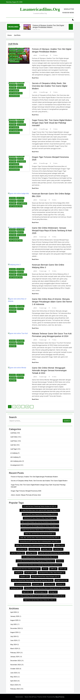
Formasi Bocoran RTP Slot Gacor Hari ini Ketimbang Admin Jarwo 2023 (40, 541)
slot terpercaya (16, 588)
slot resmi (60, 584)
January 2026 (14, 616)
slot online (49, 584)
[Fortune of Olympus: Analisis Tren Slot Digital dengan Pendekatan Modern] (27, 28)
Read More (35, 78)
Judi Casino (21, 549)
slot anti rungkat (30, 572)
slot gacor (24, 576)
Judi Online (20, 48)
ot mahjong (21, 53)
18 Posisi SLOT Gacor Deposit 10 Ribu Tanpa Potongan (40, 518)
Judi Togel (13, 53)
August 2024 (14, 632)
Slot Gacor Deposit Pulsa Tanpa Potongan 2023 (45, 576)
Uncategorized (14, 62)
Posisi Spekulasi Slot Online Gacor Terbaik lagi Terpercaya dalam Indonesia (40, 565)
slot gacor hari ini (61, 580)
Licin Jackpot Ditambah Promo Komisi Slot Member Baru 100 (40, 557)
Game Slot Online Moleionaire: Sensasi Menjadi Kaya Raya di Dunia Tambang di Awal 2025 (52, 230)
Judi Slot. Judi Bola (17, 553)
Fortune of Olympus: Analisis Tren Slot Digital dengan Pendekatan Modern (48, 26)
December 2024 (15, 628)
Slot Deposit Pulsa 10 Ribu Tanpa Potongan (51, 572)
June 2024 (13, 640)
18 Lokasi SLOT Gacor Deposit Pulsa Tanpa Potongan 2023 (40, 514)
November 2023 (15, 664)
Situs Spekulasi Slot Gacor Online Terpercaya (26, 568)
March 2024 (14, 648)
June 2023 (13, 673)
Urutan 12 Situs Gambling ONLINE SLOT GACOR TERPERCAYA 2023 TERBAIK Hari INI (39, 596)
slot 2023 (18, 572)
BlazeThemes (60, 697)
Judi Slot (20, 51)
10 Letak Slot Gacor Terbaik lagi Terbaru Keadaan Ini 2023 (39, 506)
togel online (27, 592)
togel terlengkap (40, 592)
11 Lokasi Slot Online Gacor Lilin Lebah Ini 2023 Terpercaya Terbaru (40, 510)
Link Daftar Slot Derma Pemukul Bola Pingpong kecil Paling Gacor (35, 561)
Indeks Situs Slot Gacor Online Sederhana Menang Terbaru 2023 (34, 545)
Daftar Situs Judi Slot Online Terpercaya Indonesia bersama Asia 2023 (39, 537)
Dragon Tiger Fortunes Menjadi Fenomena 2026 (26, 491)
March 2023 (14, 685)
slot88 (53, 568)
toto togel (53, 592)
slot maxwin (37, 584)
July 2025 (13, 624)
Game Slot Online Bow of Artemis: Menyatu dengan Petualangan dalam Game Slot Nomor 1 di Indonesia (52, 301)
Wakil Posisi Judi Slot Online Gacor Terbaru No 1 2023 (39, 600)
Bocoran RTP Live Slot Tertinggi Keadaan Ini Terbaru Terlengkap (40, 526)
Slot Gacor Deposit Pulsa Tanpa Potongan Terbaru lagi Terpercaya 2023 (32, 580)
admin (35, 55)
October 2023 (14, 668)
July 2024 (13, 636)
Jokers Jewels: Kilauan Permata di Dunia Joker (26, 495)
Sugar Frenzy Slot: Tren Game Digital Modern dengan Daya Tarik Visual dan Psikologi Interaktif (52, 122)
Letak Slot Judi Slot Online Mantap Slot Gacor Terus (53, 553)
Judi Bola (12, 48)
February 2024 (15, 652)
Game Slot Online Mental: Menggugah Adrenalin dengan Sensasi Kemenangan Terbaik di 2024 (49, 370)
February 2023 (15, 689)
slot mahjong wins (16, 59)
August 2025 (14, 620)
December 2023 (15, 660)
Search (67, 421)
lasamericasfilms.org (40, 9)
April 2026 (13, 612)
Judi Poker (13, 51)
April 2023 (13, 681)
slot (45, 568)
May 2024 (13, 644)
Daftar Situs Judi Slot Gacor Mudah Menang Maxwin (40, 533)
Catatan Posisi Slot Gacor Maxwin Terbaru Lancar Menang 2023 (40, 529)
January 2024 (14, 656)
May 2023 (13, 677)
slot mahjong (14, 56)
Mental (60, 561)
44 (27, 407)
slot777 (63, 568)
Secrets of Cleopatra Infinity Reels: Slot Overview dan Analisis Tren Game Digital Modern (49, 86)
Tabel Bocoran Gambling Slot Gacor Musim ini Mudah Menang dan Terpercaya (47, 588)
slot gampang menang (22, 584)
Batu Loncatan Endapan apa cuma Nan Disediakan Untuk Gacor (40, 522)
